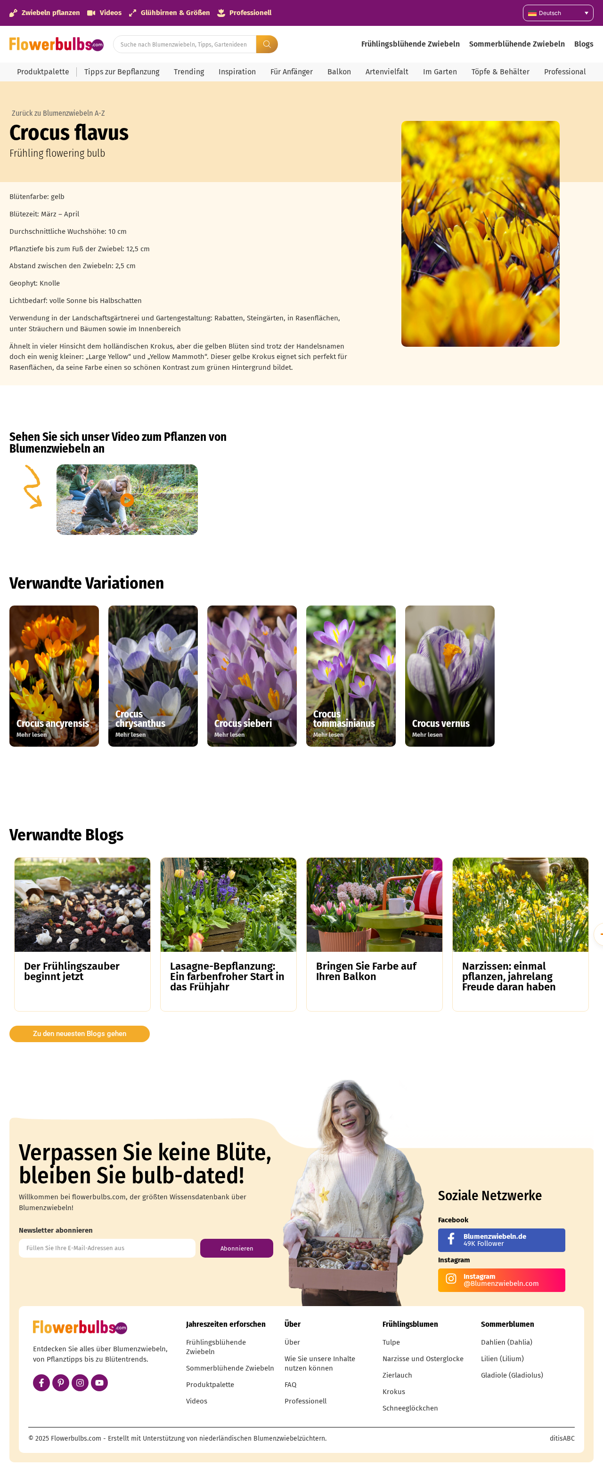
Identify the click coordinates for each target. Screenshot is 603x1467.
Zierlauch (397, 1375)
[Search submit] (267, 44)
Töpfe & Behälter (501, 71)
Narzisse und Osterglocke (423, 1359)
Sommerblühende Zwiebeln (517, 44)
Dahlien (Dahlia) (506, 1342)
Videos (196, 1401)
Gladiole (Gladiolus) (512, 1375)
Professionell (305, 1401)
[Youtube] (99, 1382)
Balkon (339, 71)
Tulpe (391, 1342)
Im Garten (440, 71)
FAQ (290, 1384)
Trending (189, 71)
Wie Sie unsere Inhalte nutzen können (320, 1363)
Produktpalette (43, 71)
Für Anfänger (291, 71)
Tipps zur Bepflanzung (121, 71)
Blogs (584, 44)
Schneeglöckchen (410, 1408)
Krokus (394, 1391)
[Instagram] (80, 1382)
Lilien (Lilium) (502, 1359)
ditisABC (562, 1439)
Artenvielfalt (387, 71)
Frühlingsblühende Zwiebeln (410, 44)
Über (292, 1342)
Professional (565, 71)
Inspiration (237, 71)
